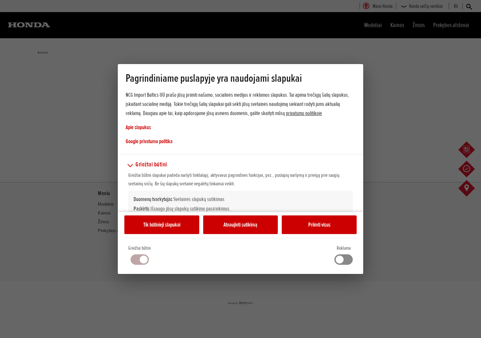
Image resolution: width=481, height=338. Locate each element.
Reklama (344, 248)
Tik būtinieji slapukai (161, 224)
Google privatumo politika (149, 141)
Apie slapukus (138, 127)
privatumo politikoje (304, 113)
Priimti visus (319, 224)
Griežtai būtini (139, 248)
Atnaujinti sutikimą (240, 224)
